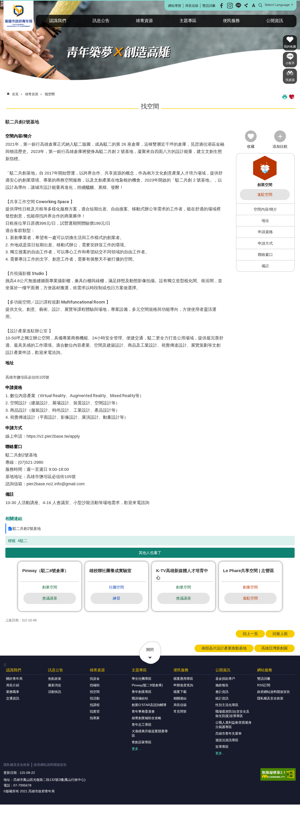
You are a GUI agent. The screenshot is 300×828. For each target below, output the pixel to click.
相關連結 (180, 698)
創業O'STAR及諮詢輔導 (149, 705)
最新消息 (54, 685)
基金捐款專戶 (225, 678)
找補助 (95, 685)
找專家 (95, 718)
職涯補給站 (140, 698)
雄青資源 (144, 20)
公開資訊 (274, 20)
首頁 (15, 94)
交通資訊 (12, 698)
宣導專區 (222, 746)
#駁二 (22, 541)
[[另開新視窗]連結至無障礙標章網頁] (278, 774)
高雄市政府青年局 (19, 16)
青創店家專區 (141, 742)
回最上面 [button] (280, 634)
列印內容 (285, 97)
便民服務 (231, 20)
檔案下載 (180, 692)
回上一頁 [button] (250, 634)
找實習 (95, 711)
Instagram (230, 5)
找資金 (95, 678)
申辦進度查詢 (183, 685)
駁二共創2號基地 (26, 529)
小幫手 (290, 63)
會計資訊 (222, 692)
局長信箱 (191, 6)
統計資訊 (222, 698)
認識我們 (57, 20)
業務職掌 (12, 692)
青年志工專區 (141, 724)
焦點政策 (54, 678)
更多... (136, 749)
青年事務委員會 (143, 711)
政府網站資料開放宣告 (273, 692)
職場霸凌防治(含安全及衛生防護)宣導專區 (232, 714)
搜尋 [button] (260, 5)
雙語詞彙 (208, 6)
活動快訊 (54, 692)
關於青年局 (14, 678)
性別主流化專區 (226, 705)
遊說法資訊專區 (226, 740)
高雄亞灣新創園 (274, 648)
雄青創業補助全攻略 (146, 718)
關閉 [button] (150, 650)
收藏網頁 (292, 97)
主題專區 (188, 20)
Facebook (221, 5)
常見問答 (180, 711)
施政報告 (222, 685)
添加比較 (280, 146)
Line (238, 5)
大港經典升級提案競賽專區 (150, 733)
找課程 (95, 705)
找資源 (290, 80)
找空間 (50, 94)
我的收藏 (290, 46)
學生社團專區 (141, 678)
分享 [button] (246, 5)
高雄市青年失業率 (228, 733)
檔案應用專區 (183, 678)
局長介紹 (12, 685)
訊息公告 (101, 20)
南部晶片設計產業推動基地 (224, 648)
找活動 (95, 698)
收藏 (251, 146)
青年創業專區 (141, 692)
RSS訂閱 (263, 685)
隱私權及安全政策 (270, 698)
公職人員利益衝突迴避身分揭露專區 (233, 725)
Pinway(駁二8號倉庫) (147, 685)
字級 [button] (253, 5)
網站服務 (264, 670)
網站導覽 (174, 6)
